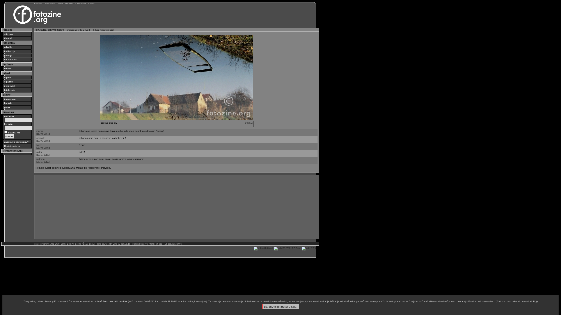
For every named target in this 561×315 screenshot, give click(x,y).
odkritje (8, 47)
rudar (39, 152)
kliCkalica (41, 29)
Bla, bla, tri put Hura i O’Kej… (280, 306)
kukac (250, 123)
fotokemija (9, 90)
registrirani (93, 167)
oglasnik (8, 81)
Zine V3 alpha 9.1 (121, 244)
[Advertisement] (167, 207)
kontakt (8, 103)
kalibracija (10, 51)
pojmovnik (9, 86)
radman (40, 159)
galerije (8, 55)
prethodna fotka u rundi (79, 30)
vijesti (7, 77)
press (7, 107)
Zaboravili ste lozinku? (16, 142)
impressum (10, 99)
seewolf (40, 138)
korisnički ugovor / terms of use (147, 244)
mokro (60, 29)
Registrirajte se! (12, 146)
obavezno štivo (175, 244)
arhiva (51, 29)
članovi (8, 38)
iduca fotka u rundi (103, 30)
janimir (39, 131)
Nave (39, 145)
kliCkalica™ (10, 59)
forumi (7, 68)
